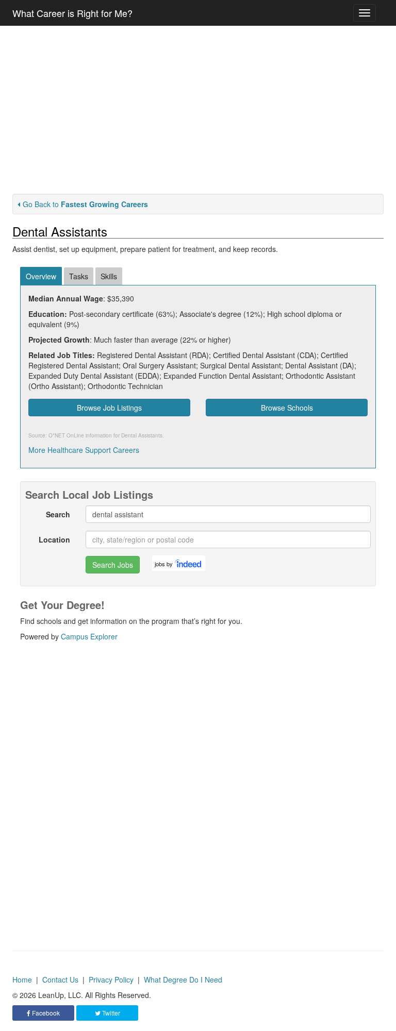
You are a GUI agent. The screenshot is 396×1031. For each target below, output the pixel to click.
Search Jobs (112, 565)
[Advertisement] (198, 110)
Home (22, 979)
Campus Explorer (89, 636)
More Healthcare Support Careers (83, 450)
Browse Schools (287, 407)
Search (58, 514)
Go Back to (85, 204)
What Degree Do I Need (183, 979)
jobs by (164, 564)
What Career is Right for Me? (72, 13)
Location (54, 539)
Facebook (45, 1012)
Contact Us (60, 979)
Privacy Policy (111, 979)
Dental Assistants (141, 435)
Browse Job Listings (109, 407)
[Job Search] (189, 563)
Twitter (110, 1012)
